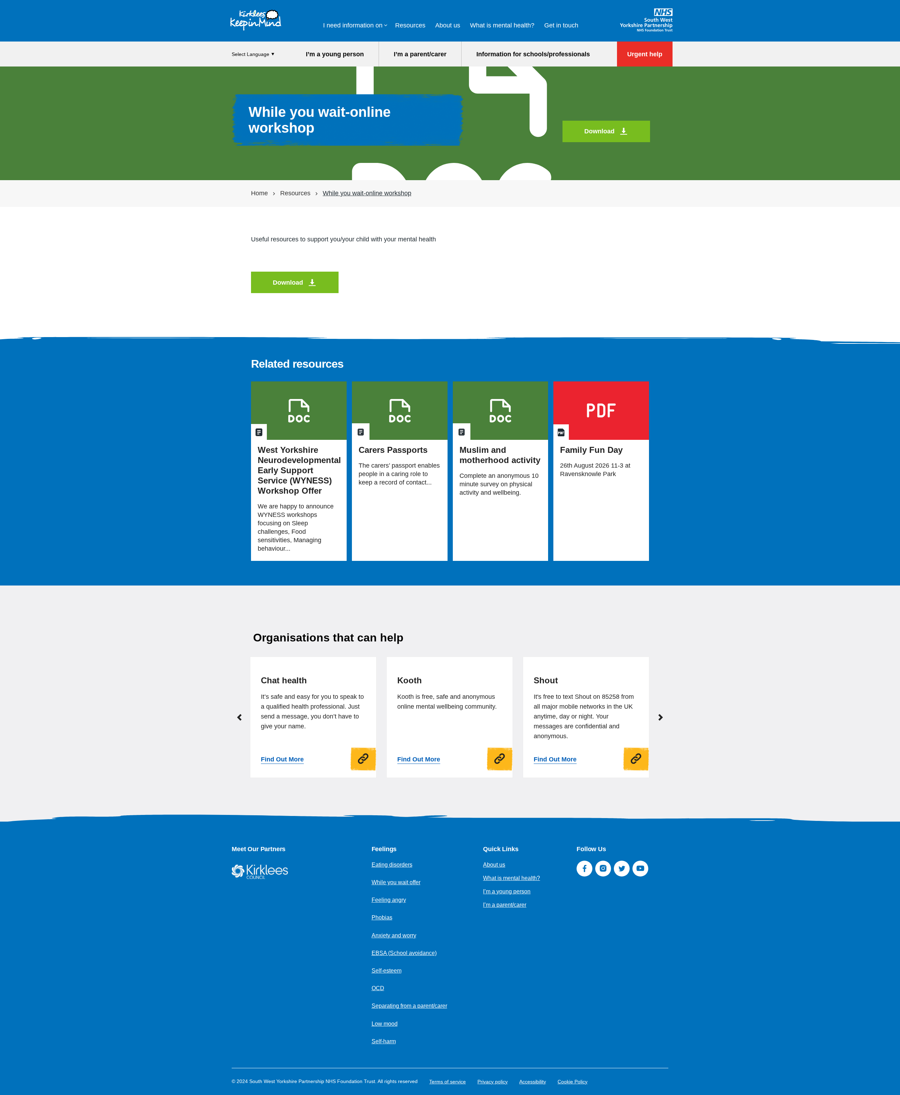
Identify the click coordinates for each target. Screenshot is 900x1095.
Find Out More (282, 759)
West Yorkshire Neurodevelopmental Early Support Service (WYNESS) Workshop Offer (299, 470)
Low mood (385, 1024)
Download (599, 131)
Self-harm (384, 1041)
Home (259, 193)
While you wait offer (396, 882)
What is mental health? (502, 25)
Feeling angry (389, 900)
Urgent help (644, 54)
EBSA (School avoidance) (404, 953)
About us (447, 25)
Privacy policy (492, 1081)
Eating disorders (392, 865)
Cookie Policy (572, 1081)
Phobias (382, 917)
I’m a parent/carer (420, 54)
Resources (410, 25)
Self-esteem (386, 971)
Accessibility (532, 1081)
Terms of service (447, 1081)
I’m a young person (335, 54)
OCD (378, 988)
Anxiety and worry (394, 935)
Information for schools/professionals (533, 54)
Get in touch (561, 25)
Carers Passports (393, 450)
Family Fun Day (591, 450)
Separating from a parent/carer (409, 1006)
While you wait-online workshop (367, 193)
